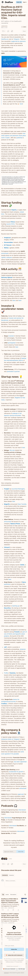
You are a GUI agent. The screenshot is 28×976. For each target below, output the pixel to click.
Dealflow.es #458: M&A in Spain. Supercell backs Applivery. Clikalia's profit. (10, 900)
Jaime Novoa (4, 26)
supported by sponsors (18, 41)
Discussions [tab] (13, 894)
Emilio (22, 565)
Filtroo (13, 222)
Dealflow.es (4, 39)
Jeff (5, 647)
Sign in (24, 2)
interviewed (22, 810)
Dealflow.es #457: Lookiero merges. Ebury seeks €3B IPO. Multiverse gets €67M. (10, 915)
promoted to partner (13, 371)
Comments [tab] (5, 875)
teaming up (15, 606)
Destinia (12, 673)
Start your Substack (10, 969)
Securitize (7, 608)
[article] (14, 904)
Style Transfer (22, 504)
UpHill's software (6, 257)
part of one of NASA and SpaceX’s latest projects (15, 634)
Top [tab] (3, 894)
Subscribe (19, 2)
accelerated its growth (16, 771)
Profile (6, 673)
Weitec (6, 248)
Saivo (24, 582)
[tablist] (8, 875)
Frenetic (17, 632)
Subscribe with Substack (15, 955)
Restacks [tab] (11, 875)
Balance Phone (15, 523)
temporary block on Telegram (10, 739)
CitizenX (7, 547)
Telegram (16, 39)
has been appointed (20, 761)
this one (12, 450)
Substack (6, 972)
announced (4, 253)
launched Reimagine (18, 489)
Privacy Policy (19, 961)
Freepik (6, 489)
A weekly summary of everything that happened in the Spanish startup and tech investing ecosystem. (10, 905)
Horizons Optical (6, 277)
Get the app (22, 969)
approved (21, 794)
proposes (23, 649)
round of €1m (10, 224)
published (19, 137)
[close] (23, 926)
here (21, 104)
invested (11, 336)
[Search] (25, 894)
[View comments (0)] (8, 31)
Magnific (7, 504)
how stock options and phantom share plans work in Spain (13, 135)
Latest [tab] (7, 894)
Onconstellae (8, 242)
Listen (24, 27)
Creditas (4, 703)
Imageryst (7, 237)
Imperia (14, 210)
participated (11, 343)
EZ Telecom (8, 245)
